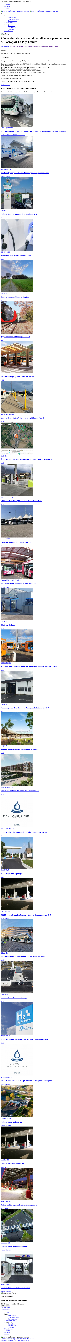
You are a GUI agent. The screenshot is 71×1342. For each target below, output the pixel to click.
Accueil (6, 1312)
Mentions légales (6, 1339)
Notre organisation (13, 19)
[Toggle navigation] (1, 13)
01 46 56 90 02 (5, 1306)
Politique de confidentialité (19, 1339)
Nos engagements (9, 22)
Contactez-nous (5, 85)
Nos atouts (11, 29)
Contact (6, 8)
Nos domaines (12, 27)
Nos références (8, 31)
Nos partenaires (12, 21)
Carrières (7, 6)
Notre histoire (12, 17)
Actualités (7, 4)
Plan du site (30, 1339)
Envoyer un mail (5, 1307)
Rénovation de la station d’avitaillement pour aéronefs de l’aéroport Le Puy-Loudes (34, 46)
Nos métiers (11, 26)
